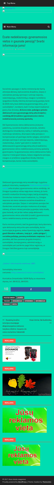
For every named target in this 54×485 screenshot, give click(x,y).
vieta (14, 304)
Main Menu (11, 26)
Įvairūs (20, 298)
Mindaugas (21, 49)
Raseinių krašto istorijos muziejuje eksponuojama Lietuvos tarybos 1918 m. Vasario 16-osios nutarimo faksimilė (15, 326)
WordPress (22, 482)
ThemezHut (47, 482)
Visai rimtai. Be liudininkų (40, 320)
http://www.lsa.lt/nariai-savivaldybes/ (27, 272)
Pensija (7, 304)
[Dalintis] (31, 289)
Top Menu (11, 3)
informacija (40, 301)
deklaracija (17, 301)
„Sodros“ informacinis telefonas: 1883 (19, 263)
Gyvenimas (29, 301)
